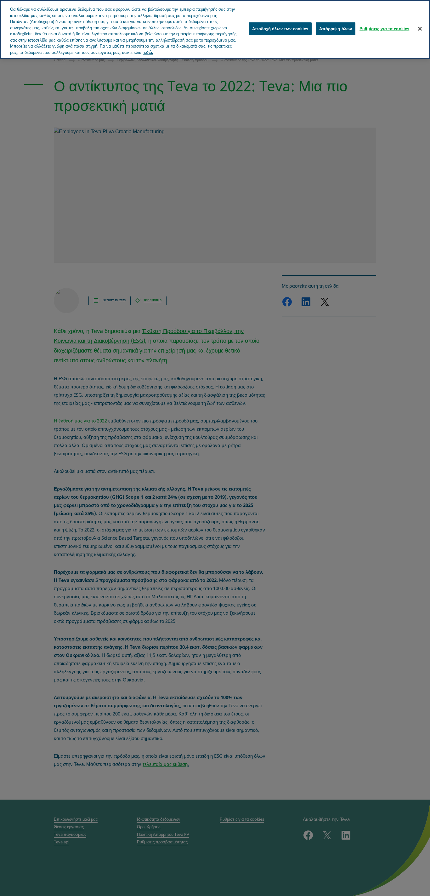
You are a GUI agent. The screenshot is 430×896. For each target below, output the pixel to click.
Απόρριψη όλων (335, 28)
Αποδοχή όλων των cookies (280, 28)
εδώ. (148, 52)
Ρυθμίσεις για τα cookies (384, 28)
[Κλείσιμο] (420, 29)
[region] (215, 29)
